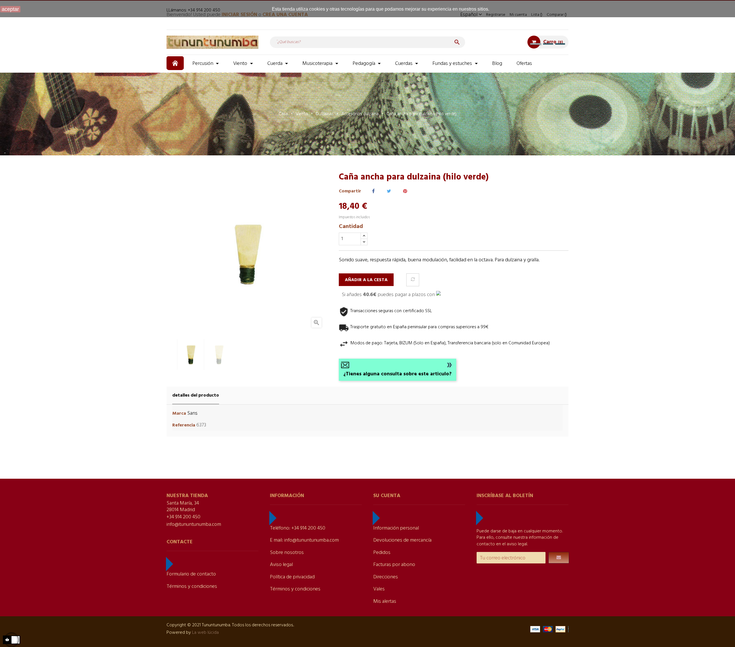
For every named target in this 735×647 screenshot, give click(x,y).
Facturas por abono (394, 565)
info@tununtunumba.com (194, 524)
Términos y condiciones (192, 586)
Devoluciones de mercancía (402, 540)
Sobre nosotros (287, 552)
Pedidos (381, 552)
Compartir (373, 191)
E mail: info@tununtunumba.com (304, 540)
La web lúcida (205, 632)
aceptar (10, 9)
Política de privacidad (292, 577)
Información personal (396, 528)
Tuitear (389, 191)
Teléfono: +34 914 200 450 (297, 528)
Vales (379, 589)
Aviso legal (281, 565)
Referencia (183, 425)
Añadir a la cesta (366, 280)
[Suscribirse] (558, 557)
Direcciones (385, 577)
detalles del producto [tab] (195, 395)
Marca (179, 413)
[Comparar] (412, 279)
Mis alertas (384, 601)
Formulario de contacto (191, 574)
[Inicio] (176, 63)
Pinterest (405, 191)
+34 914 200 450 (183, 517)
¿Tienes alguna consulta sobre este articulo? (397, 374)
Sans (192, 413)
